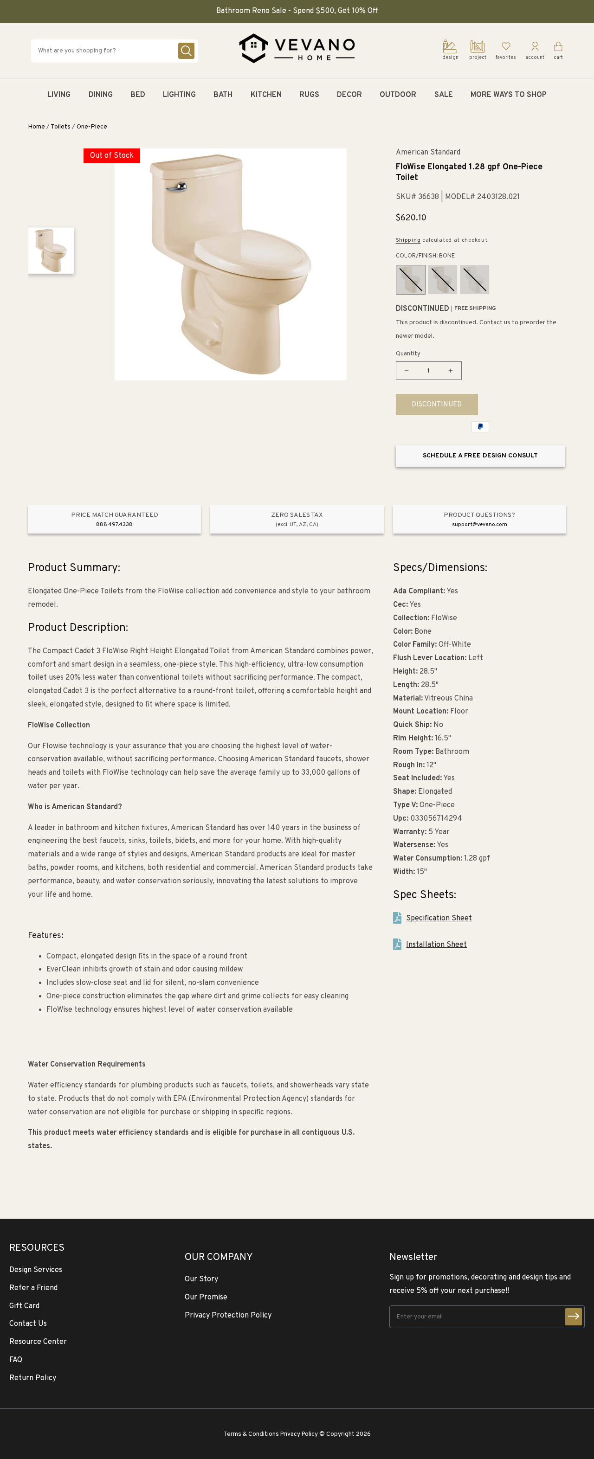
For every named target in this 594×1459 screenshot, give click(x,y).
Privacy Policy (299, 1434)
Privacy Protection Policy (228, 1315)
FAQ (15, 1360)
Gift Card (24, 1306)
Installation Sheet (436, 945)
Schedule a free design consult (480, 456)
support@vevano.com (479, 524)
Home (36, 127)
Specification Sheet (439, 918)
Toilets (61, 127)
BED (137, 95)
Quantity (408, 354)
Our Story (201, 1279)
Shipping (408, 240)
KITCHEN (266, 95)
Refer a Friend (33, 1288)
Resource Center (38, 1342)
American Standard (428, 152)
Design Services (35, 1270)
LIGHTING (179, 95)
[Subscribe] (573, 1316)
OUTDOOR (398, 95)
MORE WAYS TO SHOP (509, 95)
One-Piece (92, 127)
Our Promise (206, 1297)
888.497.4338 (114, 524)
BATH (222, 95)
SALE (443, 95)
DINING (101, 95)
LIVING (59, 95)
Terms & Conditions (251, 1434)
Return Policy (32, 1378)
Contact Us (28, 1324)
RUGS (309, 95)
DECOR (349, 95)
